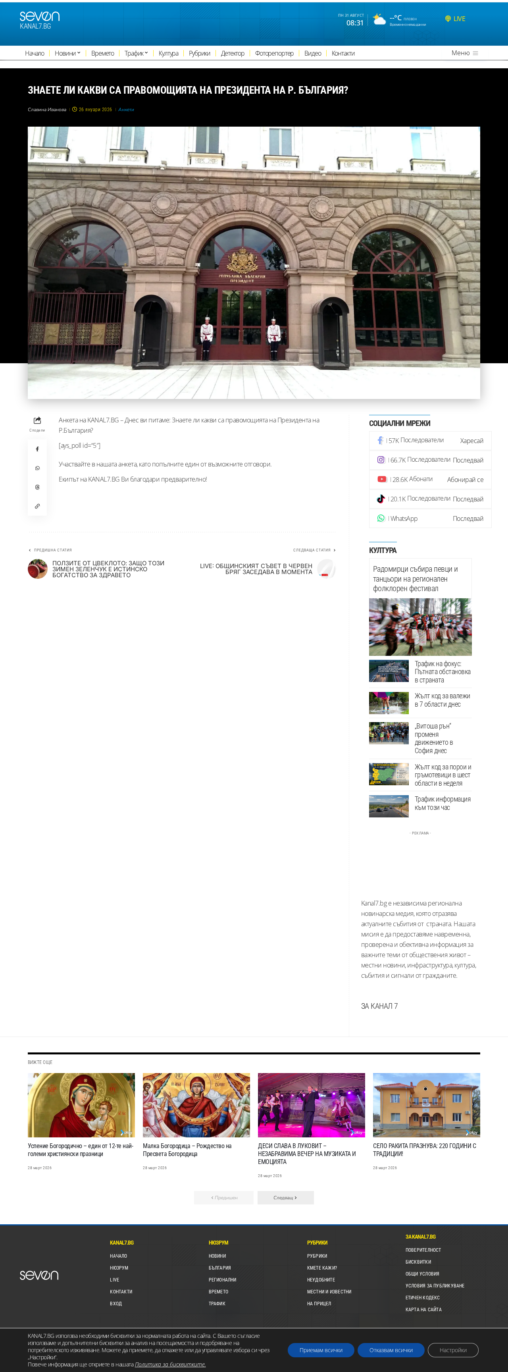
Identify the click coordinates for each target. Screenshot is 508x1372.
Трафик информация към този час (443, 803)
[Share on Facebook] (37, 449)
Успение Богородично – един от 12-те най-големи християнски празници (80, 1150)
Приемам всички (321, 1350)
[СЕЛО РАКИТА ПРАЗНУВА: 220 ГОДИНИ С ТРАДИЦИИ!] (426, 1105)
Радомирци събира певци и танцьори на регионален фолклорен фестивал (415, 578)
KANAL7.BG (35, 26)
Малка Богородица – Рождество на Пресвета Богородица (187, 1150)
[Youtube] (430, 479)
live (459, 18)
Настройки (453, 1350)
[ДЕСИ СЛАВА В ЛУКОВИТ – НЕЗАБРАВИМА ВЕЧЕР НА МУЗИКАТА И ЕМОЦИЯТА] (311, 1105)
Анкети (126, 109)
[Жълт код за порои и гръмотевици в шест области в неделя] (389, 774)
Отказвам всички (391, 1350)
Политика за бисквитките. (170, 1364)
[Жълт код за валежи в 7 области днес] (389, 703)
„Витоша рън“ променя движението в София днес (434, 738)
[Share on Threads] (37, 487)
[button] (37, 506)
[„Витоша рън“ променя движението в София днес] (389, 733)
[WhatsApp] (430, 518)
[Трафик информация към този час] (389, 806)
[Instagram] (430, 460)
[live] (448, 18)
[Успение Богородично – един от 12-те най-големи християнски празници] (81, 1105)
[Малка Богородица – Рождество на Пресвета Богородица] (196, 1105)
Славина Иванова (47, 109)
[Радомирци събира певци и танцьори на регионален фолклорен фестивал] (420, 627)
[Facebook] (430, 440)
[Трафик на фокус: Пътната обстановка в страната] (389, 671)
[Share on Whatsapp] (37, 468)
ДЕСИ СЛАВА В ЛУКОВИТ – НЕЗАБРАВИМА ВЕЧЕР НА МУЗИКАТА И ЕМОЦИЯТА (307, 1154)
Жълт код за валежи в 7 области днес (442, 700)
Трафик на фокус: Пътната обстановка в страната (443, 671)
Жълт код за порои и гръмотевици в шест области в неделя (443, 775)
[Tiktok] (430, 499)
